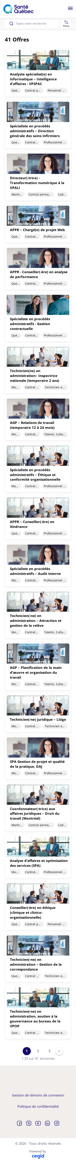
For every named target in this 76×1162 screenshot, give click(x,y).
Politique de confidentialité (38, 1106)
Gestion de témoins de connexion (38, 1095)
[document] (38, 72)
